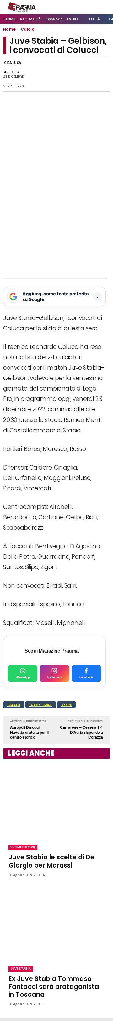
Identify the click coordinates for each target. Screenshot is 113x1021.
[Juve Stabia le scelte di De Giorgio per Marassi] (56, 800)
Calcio (28, 29)
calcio (13, 704)
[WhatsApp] (45, 74)
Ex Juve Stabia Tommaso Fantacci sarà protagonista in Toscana (53, 986)
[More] (103, 74)
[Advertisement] (56, 218)
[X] (59, 74)
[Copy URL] (88, 74)
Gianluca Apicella (12, 67)
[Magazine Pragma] (22, 7)
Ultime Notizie (22, 847)
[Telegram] (74, 74)
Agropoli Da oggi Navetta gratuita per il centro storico (29, 732)
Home (9, 29)
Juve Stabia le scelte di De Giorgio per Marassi (51, 861)
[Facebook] (30, 74)
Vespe (66, 704)
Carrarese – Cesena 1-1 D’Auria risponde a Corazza (81, 732)
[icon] (87, 7)
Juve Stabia (41, 704)
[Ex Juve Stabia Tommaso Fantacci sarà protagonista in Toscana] (56, 921)
